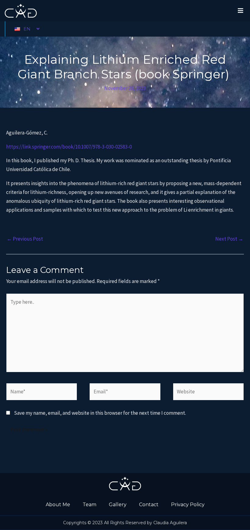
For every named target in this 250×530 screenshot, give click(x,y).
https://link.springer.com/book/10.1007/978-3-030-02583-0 (69, 146)
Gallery (118, 504)
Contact (149, 504)
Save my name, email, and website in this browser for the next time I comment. (100, 413)
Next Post (229, 238)
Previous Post (25, 238)
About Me (58, 504)
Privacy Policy (188, 504)
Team (89, 504)
